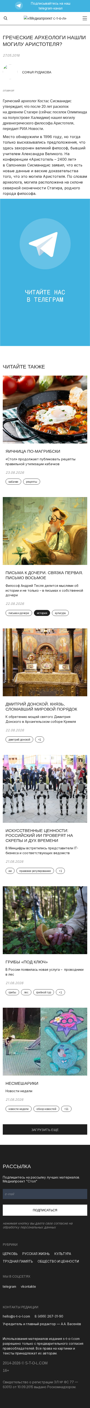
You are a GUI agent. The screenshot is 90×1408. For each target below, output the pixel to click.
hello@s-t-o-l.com (16, 1316)
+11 (66, 1109)
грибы (12, 992)
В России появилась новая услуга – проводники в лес (45, 972)
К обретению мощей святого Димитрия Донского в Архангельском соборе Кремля (41, 719)
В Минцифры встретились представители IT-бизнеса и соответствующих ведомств (42, 850)
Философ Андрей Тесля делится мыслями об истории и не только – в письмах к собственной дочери (44, 590)
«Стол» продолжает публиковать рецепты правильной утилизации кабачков (40, 461)
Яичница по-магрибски (33, 451)
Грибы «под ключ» (27, 962)
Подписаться (45, 1210)
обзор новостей (46, 1109)
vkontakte (28, 1286)
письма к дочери (19, 613)
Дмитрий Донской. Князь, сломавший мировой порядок (42, 707)
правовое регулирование (35, 871)
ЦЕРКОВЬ (10, 1254)
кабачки (13, 481)
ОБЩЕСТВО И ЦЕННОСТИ (58, 1261)
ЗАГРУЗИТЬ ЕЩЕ (45, 1130)
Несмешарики (22, 1083)
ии (10, 871)
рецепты (31, 481)
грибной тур (43, 992)
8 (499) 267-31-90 (49, 1316)
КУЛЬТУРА (62, 1254)
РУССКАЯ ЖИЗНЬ (36, 1254)
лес (26, 992)
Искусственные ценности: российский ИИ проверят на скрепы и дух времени (39, 835)
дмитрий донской (19, 739)
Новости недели (19, 1091)
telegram (9, 1286)
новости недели (19, 1109)
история (42, 613)
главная (8, 90)
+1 (39, 739)
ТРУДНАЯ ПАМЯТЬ (18, 1261)
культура (60, 613)
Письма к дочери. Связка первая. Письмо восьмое (44, 575)
